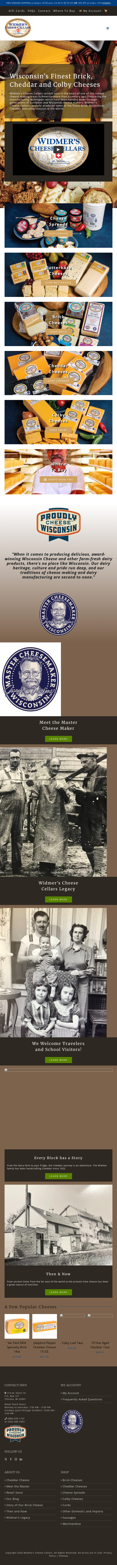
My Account (71, 1393)
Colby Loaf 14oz (72, 1343)
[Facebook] (11, 1459)
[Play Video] (58, 149)
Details (19, 1331)
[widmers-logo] (18, 19)
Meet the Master (18, 1486)
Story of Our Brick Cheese (24, 1505)
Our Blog (12, 1498)
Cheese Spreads (74, 1492)
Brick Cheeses (72, 1480)
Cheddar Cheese (17, 1480)
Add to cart (16, 1325)
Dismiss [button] (107, 3)
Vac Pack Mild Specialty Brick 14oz (17, 1347)
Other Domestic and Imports (83, 1511)
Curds (67, 1505)
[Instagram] (16, 1459)
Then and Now (16, 1511)
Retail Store (14, 1492)
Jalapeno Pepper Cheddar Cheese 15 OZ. (44, 1347)
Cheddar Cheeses (75, 1486)
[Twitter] (6, 1459)
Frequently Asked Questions (82, 1399)
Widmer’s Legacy (18, 1517)
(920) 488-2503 (16, 1421)
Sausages (69, 1517)
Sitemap (63, 1555)
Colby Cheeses (73, 1498)
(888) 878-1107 (16, 1418)
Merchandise (72, 1523)
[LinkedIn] (21, 1459)
